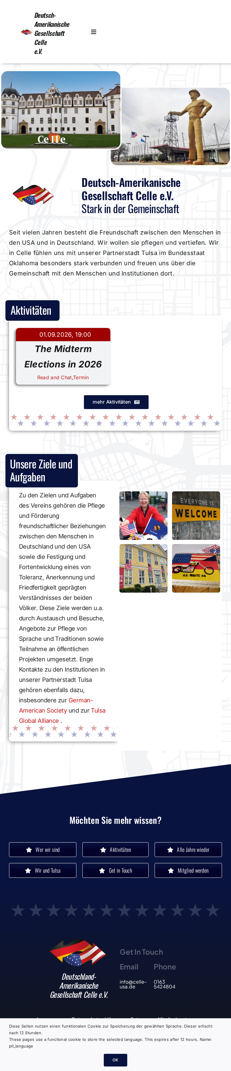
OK (115, 1059)
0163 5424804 (164, 984)
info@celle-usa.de (133, 984)
